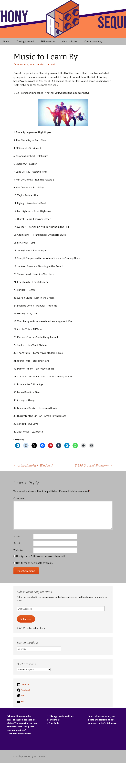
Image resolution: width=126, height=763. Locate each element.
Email (17, 543)
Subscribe (26, 619)
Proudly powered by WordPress (29, 756)
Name (17, 536)
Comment (20, 498)
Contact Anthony (93, 41)
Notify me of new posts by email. (34, 562)
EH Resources (48, 41)
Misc (42, 64)
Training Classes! (25, 41)
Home (6, 41)
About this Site (69, 41)
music (53, 64)
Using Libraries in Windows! (33, 465)
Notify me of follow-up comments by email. (40, 556)
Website (18, 550)
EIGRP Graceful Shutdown (94, 465)
